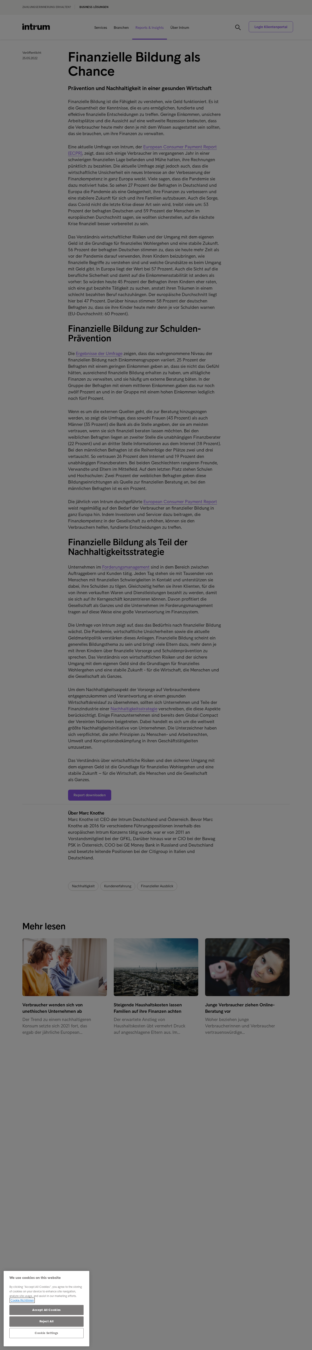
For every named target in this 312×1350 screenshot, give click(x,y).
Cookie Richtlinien (22, 1300)
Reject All (47, 1321)
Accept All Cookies (46, 1310)
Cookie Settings (46, 1333)
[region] (46, 1308)
